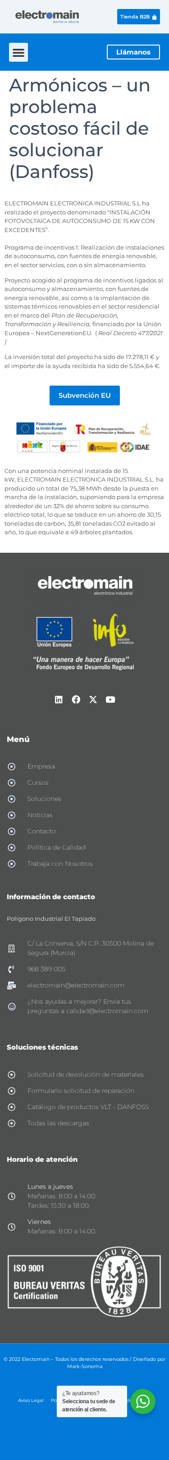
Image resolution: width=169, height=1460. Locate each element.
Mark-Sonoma (84, 1366)
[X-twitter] (93, 699)
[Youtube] (110, 699)
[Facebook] (76, 699)
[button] (18, 52)
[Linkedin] (59, 699)
